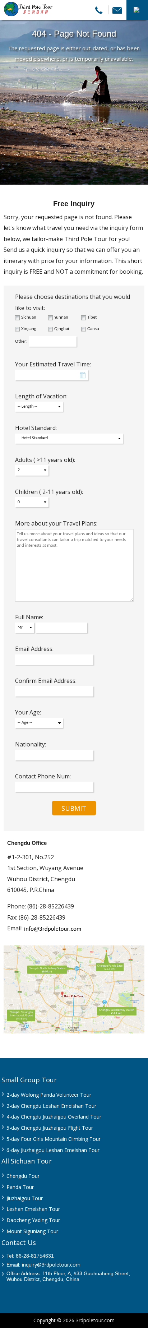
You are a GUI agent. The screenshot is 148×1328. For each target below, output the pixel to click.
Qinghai (61, 329)
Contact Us (18, 1242)
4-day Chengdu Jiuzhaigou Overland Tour (53, 1116)
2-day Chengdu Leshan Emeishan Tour (51, 1105)
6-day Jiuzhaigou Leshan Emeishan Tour (53, 1150)
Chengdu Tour (23, 1175)
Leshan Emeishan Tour (33, 1209)
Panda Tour (20, 1187)
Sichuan (28, 317)
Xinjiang (28, 329)
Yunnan (61, 317)
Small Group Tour (29, 1079)
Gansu (93, 329)
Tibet (92, 317)
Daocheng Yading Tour (33, 1220)
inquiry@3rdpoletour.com (51, 1264)
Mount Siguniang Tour (32, 1231)
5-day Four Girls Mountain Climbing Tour (53, 1138)
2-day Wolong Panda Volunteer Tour (48, 1094)
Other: (21, 341)
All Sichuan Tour (26, 1161)
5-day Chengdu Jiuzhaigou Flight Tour (49, 1127)
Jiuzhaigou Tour (24, 1198)
